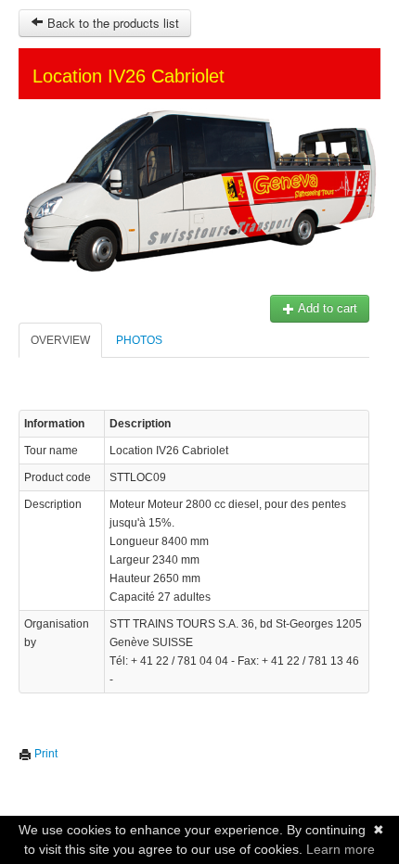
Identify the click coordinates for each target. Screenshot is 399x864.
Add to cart (326, 308)
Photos (139, 340)
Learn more (340, 849)
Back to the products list (111, 23)
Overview (60, 340)
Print (45, 753)
